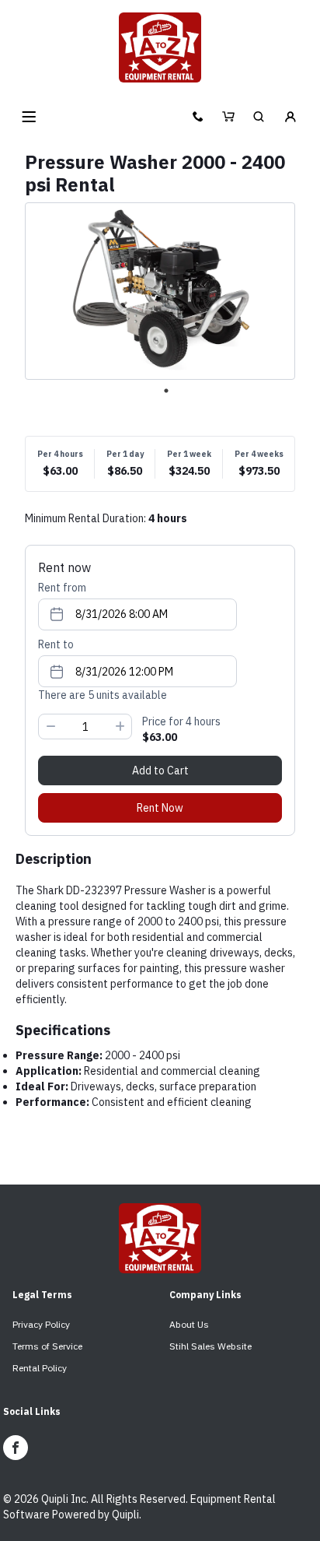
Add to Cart (160, 770)
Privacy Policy (41, 1324)
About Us (189, 1324)
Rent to (56, 644)
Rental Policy (39, 1368)
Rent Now (160, 808)
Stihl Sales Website (210, 1346)
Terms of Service (47, 1346)
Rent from (62, 588)
